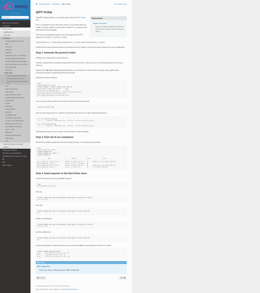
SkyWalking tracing (10, 115)
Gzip (6, 86)
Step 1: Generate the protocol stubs (16, 75)
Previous (41, 278)
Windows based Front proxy (13, 135)
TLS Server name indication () (14, 121)
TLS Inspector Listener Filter (13, 118)
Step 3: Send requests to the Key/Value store (17, 82)
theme (56, 289)
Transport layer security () (13, 123)
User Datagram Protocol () (13, 126)
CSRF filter (8, 52)
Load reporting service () (13, 94)
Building (6, 147)
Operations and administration (12, 153)
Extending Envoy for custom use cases (14, 156)
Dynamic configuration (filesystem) (15, 58)
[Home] (36, 4)
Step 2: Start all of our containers (15, 78)
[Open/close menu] (1, 29)
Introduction (6, 26)
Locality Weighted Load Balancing (14, 97)
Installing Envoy (8, 32)
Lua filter (7, 103)
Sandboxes (7, 38)
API (3, 159)
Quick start (7, 35)
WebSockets (8, 132)
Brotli (6, 44)
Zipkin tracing (9, 138)
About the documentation (10, 23)
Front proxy (8, 70)
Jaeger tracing (9, 92)
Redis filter (8, 112)
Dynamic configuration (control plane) (16, 61)
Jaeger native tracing (11, 89)
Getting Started (7, 29)
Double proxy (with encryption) (15, 55)
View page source (120, 4)
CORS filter (8, 49)
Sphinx (45, 289)
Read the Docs (73, 289)
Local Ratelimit (9, 100)
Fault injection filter (10, 67)
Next (122, 278)
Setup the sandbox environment (14, 41)
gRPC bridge (8, 73)
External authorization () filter (16, 64)
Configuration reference (9, 150)
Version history (7, 165)
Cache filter (8, 47)
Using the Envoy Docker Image (13, 144)
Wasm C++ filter (10, 129)
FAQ (3, 162)
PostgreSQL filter (10, 109)
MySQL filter (9, 106)
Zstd (6, 141)
